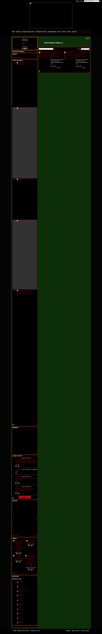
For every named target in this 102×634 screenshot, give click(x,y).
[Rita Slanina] (14, 444)
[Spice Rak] (14, 440)
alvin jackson (18, 458)
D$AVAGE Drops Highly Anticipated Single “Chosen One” (25, 479)
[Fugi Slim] (22, 431)
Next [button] (36, 518)
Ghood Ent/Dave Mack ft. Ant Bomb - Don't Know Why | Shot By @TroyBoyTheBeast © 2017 (82, 55)
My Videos (46, 38)
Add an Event (17, 57)
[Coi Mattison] (14, 605)
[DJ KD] (22, 436)
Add (89, 38)
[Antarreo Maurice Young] (14, 592)
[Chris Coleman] (26, 431)
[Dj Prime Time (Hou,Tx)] (18, 449)
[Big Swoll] (30, 431)
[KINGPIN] (18, 444)
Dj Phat (18, 616)
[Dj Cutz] (14, 614)
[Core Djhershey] (34, 449)
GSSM (20, 552)
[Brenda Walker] (14, 596)
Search (100, 1)
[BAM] (26, 449)
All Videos (40, 38)
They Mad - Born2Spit (19, 559)
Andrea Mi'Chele (20, 580)
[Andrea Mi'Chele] (14, 583)
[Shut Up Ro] (34, 444)
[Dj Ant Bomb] (40, 46)
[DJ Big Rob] (14, 449)
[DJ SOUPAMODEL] (22, 449)
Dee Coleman (20, 607)
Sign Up (77, 1)
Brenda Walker (20, 594)
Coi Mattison (19, 603)
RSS (13, 424)
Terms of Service (85, 630)
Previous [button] (13, 518)
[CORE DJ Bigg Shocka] (14, 436)
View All (35, 424)
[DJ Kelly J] (14, 431)
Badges (68, 630)
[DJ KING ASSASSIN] (34, 436)
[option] (24, 518)
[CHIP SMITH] (14, 601)
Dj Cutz (18, 612)
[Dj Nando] (30, 440)
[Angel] (14, 587)
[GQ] (18, 440)
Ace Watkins (18, 469)
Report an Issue (75, 630)
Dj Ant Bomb (53, 65)
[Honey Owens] (14, 623)
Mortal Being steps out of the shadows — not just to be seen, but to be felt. (31, 563)
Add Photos (16, 535)
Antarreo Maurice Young (22, 589)
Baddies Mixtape (31, 542)
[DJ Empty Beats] (30, 436)
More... (25, 497)
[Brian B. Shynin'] (22, 440)
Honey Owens (20, 621)
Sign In (81, 1)
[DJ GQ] (30, 449)
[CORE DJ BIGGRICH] (26, 436)
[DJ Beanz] (18, 436)
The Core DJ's (26, 630)
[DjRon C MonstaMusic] (26, 444)
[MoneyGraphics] (30, 444)
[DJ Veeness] (34, 431)
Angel (18, 585)
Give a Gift (21, 582)
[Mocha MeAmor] (34, 440)
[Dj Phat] (14, 619)
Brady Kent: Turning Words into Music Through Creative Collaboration (24, 489)
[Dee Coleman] (14, 610)
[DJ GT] (26, 440)
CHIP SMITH (20, 598)
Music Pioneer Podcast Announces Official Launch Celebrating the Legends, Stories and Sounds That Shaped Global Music (26, 461)
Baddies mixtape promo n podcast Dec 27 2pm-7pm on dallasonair (19, 548)
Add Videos (16, 573)
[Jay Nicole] (22, 444)
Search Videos (54, 49)
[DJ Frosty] (18, 431)
